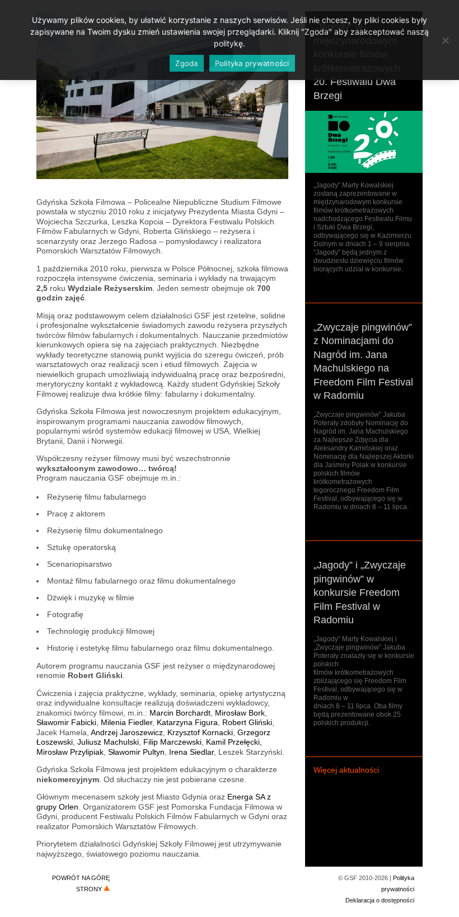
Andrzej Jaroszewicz (127, 732)
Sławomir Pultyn (136, 751)
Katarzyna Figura (187, 722)
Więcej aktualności (346, 769)
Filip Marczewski (172, 741)
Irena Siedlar (191, 751)
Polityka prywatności (252, 63)
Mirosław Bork (240, 712)
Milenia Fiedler (126, 722)
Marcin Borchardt (179, 712)
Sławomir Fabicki (66, 722)
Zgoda (186, 63)
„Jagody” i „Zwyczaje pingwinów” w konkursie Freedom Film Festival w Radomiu (359, 592)
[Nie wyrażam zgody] (445, 40)
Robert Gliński (247, 722)
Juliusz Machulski (108, 741)
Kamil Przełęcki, (234, 741)
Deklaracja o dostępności (379, 900)
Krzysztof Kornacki (200, 732)
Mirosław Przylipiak (70, 751)
